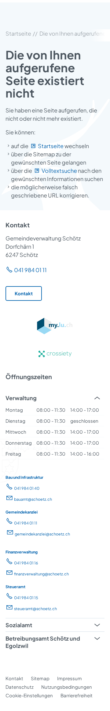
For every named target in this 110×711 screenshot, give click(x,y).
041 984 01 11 (30, 269)
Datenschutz (20, 687)
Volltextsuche (59, 170)
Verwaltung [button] (21, 397)
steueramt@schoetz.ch (35, 608)
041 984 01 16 (26, 562)
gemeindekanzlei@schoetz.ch (42, 533)
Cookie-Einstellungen (29, 695)
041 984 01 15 (26, 597)
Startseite (51, 145)
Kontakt (14, 678)
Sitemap (40, 678)
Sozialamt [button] (19, 624)
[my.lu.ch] (55, 332)
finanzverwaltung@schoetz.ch (41, 573)
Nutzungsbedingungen (66, 687)
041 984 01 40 (26, 488)
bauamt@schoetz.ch (33, 499)
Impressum (69, 678)
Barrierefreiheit (77, 695)
